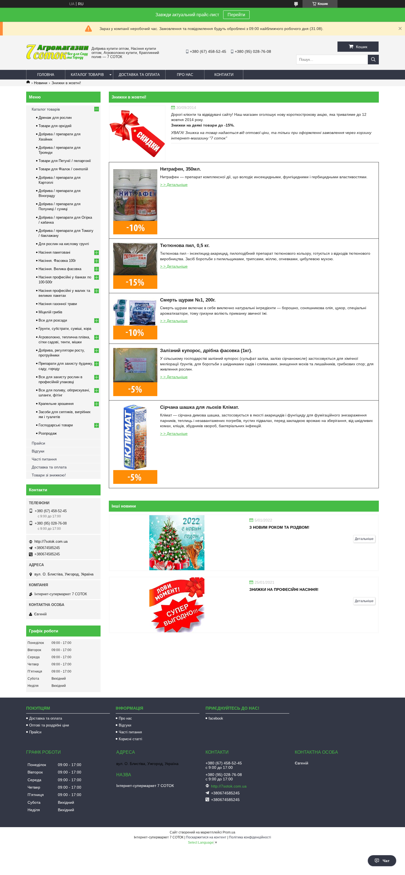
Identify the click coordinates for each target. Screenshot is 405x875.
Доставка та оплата (139, 75)
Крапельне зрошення (56, 404)
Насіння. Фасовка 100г (57, 261)
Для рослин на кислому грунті (64, 244)
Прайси (38, 443)
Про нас (185, 75)
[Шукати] (373, 59)
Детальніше (364, 539)
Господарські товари (56, 425)
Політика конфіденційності (250, 837)
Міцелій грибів (50, 312)
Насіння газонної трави (58, 304)
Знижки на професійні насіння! (283, 589)
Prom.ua (229, 832)
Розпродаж (48, 433)
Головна (45, 75)
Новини (40, 83)
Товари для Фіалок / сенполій (63, 169)
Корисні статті (130, 739)
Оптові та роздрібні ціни (49, 725)
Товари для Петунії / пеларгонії (65, 161)
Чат (386, 860)
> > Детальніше (174, 184)
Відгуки (38, 451)
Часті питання (44, 459)
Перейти (236, 14)
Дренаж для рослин (55, 118)
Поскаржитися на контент (206, 837)
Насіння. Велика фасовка (60, 269)
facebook (216, 718)
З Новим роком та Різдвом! (279, 527)
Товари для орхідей (55, 126)
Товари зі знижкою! (49, 475)
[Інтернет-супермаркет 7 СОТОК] (57, 58)
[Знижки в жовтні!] (137, 133)
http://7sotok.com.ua (51, 541)
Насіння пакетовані (54, 252)
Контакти (223, 75)
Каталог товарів (87, 75)
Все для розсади (53, 320)
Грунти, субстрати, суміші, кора (65, 329)
